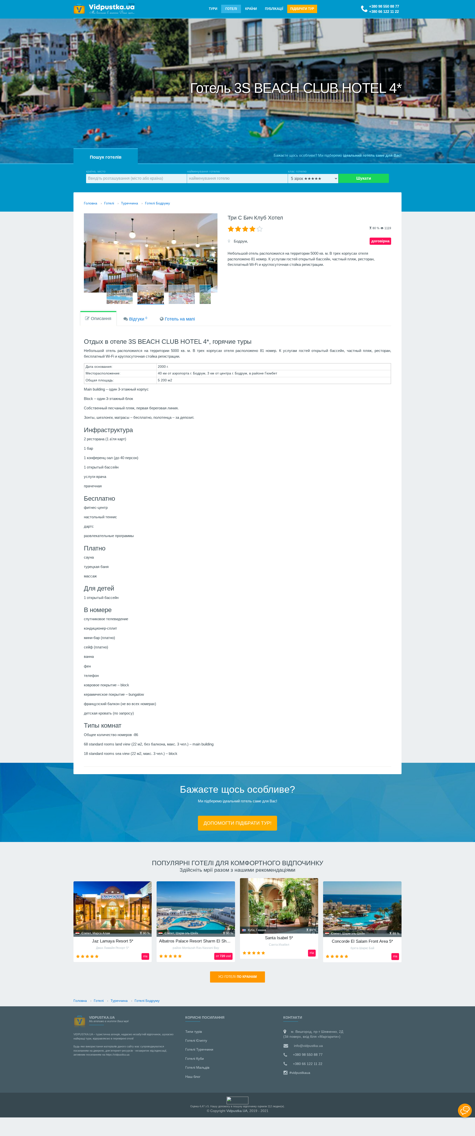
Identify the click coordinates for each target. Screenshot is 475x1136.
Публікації (274, 9)
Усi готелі (237, 977)
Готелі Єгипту (196, 1040)
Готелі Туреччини (199, 1049)
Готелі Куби (194, 1059)
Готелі (231, 9)
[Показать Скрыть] (465, 1110)
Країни (251, 9)
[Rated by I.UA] (237, 1100)
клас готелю (297, 171)
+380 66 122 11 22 (384, 11)
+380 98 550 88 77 (384, 6)
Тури (213, 9)
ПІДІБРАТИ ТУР (302, 9)
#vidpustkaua (299, 1073)
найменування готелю (203, 171)
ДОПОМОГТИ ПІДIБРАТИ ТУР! (237, 823)
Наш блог (192, 1077)
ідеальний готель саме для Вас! (372, 155)
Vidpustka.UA (236, 1111)
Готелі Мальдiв (197, 1067)
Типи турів (193, 1032)
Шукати (363, 178)
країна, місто (95, 171)
